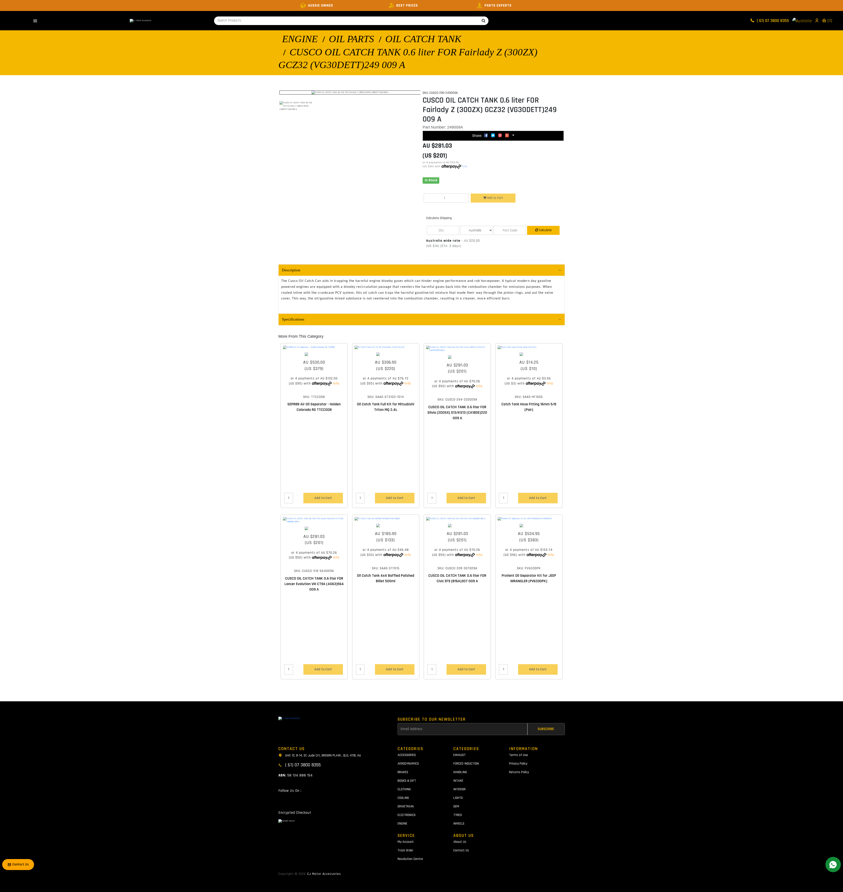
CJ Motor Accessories (324, 874)
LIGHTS (458, 798)
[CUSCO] (457, 357)
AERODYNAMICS (408, 763)
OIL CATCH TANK (423, 38)
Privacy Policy (518, 763)
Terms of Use (518, 755)
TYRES (457, 815)
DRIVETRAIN (406, 806)
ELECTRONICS (407, 815)
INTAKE (458, 780)
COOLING (403, 798)
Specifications (293, 319)
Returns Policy (519, 772)
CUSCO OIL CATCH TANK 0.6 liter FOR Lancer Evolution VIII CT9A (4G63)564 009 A (314, 584)
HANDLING (460, 772)
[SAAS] (386, 354)
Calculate (545, 230)
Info (464, 166)
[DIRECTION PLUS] (529, 525)
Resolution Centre (410, 859)
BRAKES (403, 772)
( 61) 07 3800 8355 (772, 21)
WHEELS (458, 823)
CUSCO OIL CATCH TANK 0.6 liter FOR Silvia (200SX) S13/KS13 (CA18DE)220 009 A (457, 412)
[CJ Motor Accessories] (140, 20)
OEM (456, 806)
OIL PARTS (351, 38)
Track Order (405, 850)
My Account (406, 841)
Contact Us (461, 850)
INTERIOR (459, 789)
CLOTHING (404, 789)
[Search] (483, 20)
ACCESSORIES (407, 755)
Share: (477, 135)
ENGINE (300, 38)
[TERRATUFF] (314, 354)
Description (291, 270)
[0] (829, 21)
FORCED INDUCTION (466, 763)
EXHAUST (459, 755)
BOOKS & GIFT (407, 780)
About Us (459, 841)
